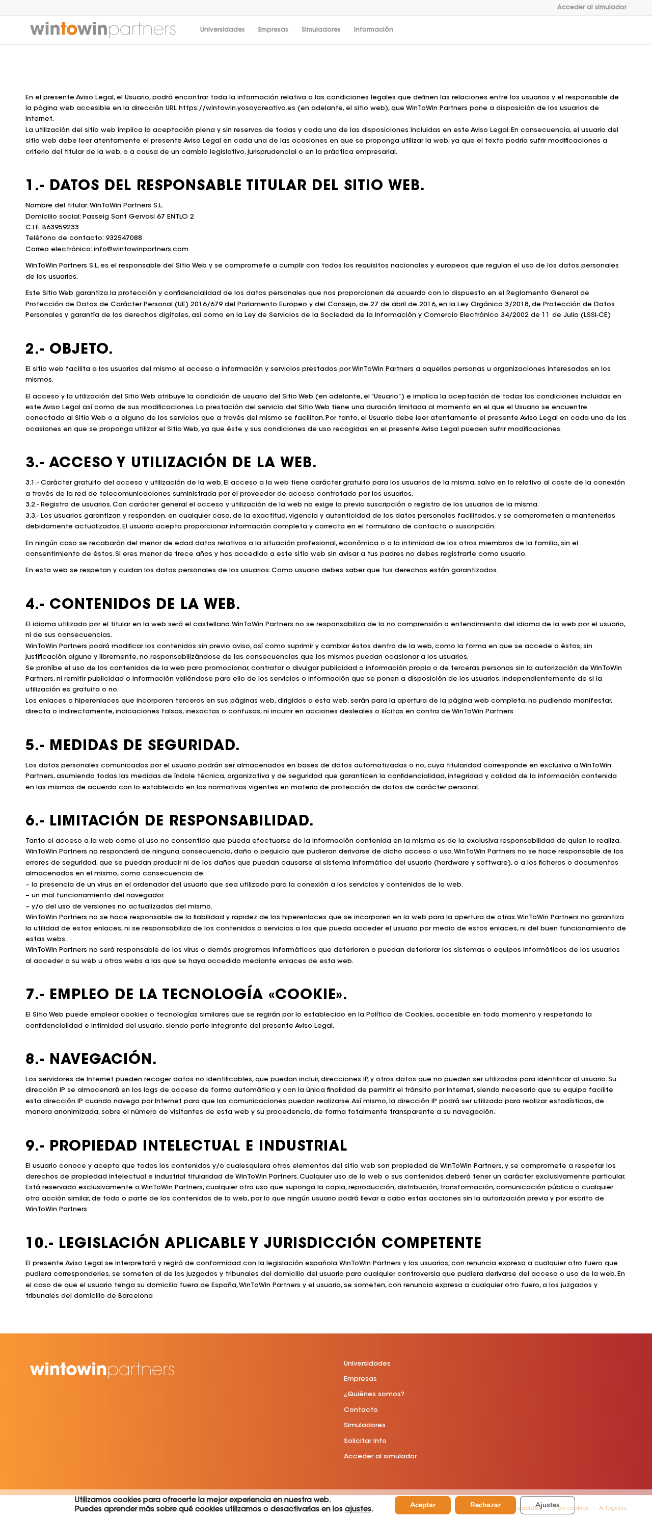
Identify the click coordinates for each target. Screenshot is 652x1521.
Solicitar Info (365, 1441)
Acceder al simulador (592, 8)
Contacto (361, 1410)
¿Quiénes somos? (374, 1394)
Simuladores (365, 1425)
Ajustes (547, 1505)
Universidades (367, 1363)
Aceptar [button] (423, 1505)
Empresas (360, 1379)
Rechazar (485, 1505)
